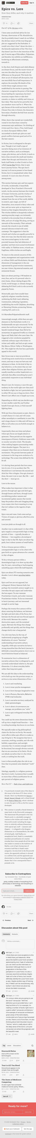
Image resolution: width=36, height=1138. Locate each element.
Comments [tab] (6, 934)
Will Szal (9, 952)
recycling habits (24, 575)
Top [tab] (4, 1045)
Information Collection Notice (21, 897)
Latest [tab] (9, 1045)
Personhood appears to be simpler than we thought (11, 1069)
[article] (18, 1056)
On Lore (15, 28)
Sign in (32, 3)
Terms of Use (28, 895)
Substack (8, 1134)
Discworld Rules (9, 1051)
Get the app (28, 1129)
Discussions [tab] (17, 1045)
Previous (8, 920)
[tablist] (10, 934)
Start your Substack (13, 1129)
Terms (29, 1122)
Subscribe (24, 3)
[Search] (32, 1046)
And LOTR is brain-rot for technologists (10, 1055)
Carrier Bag (10, 165)
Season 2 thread (15, 798)
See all (5, 1096)
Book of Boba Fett (15, 800)
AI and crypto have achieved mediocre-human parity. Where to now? (12, 1086)
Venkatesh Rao (6, 16)
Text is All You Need (11, 1065)
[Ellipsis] (33, 952)
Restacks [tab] (15, 934)
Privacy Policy (18, 899)
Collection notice (18, 1124)
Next (29, 920)
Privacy (23, 1122)
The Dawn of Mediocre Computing (11, 1081)
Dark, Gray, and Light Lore (23, 784)
